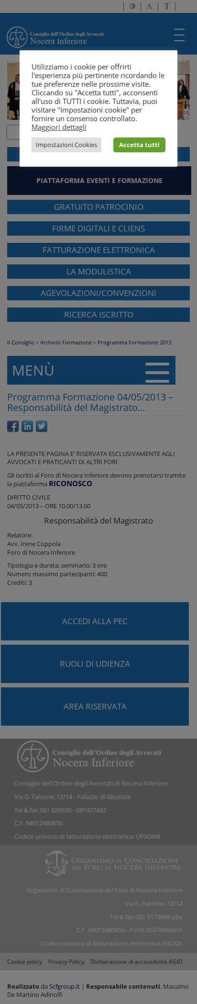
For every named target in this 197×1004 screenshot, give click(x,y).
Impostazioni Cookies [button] (66, 144)
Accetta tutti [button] (139, 144)
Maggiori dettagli (59, 127)
